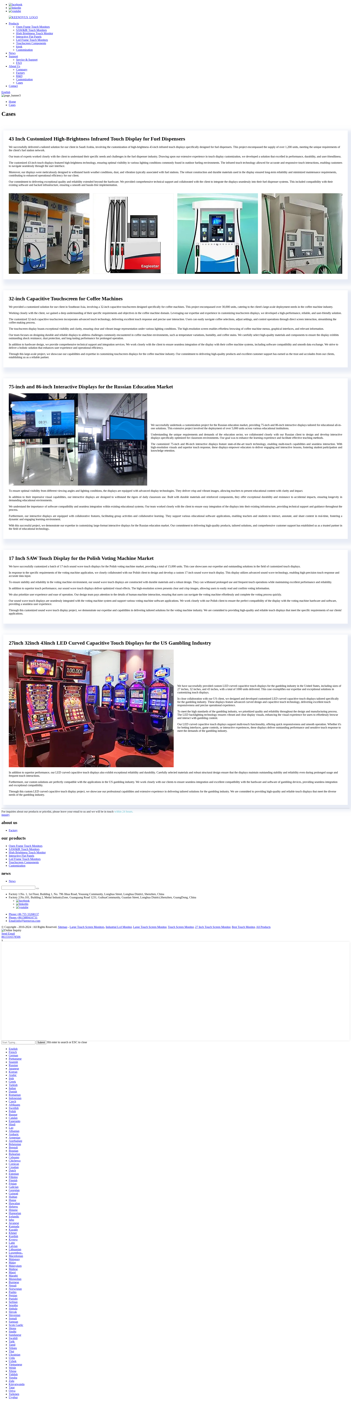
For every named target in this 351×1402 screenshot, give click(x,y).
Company (21, 69)
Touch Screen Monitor (181, 927)
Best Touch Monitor (243, 927)
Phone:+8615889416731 (23, 917)
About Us (14, 66)
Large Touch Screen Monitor (149, 927)
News (12, 53)
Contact (13, 85)
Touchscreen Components (31, 43)
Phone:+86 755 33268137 (24, 914)
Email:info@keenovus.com (24, 920)
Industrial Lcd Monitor (119, 927)
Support (13, 56)
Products (14, 23)
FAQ (19, 62)
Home (12, 101)
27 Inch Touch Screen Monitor (212, 927)
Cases (19, 82)
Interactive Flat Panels (28, 36)
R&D (19, 76)
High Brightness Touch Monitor (34, 33)
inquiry (5, 814)
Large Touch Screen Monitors (87, 927)
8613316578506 (10, 936)
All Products (263, 927)
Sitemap (62, 927)
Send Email (8, 933)
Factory (20, 72)
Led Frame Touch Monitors (32, 39)
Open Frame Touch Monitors (33, 26)
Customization (24, 49)
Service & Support (26, 59)
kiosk (19, 46)
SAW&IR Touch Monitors (31, 30)
